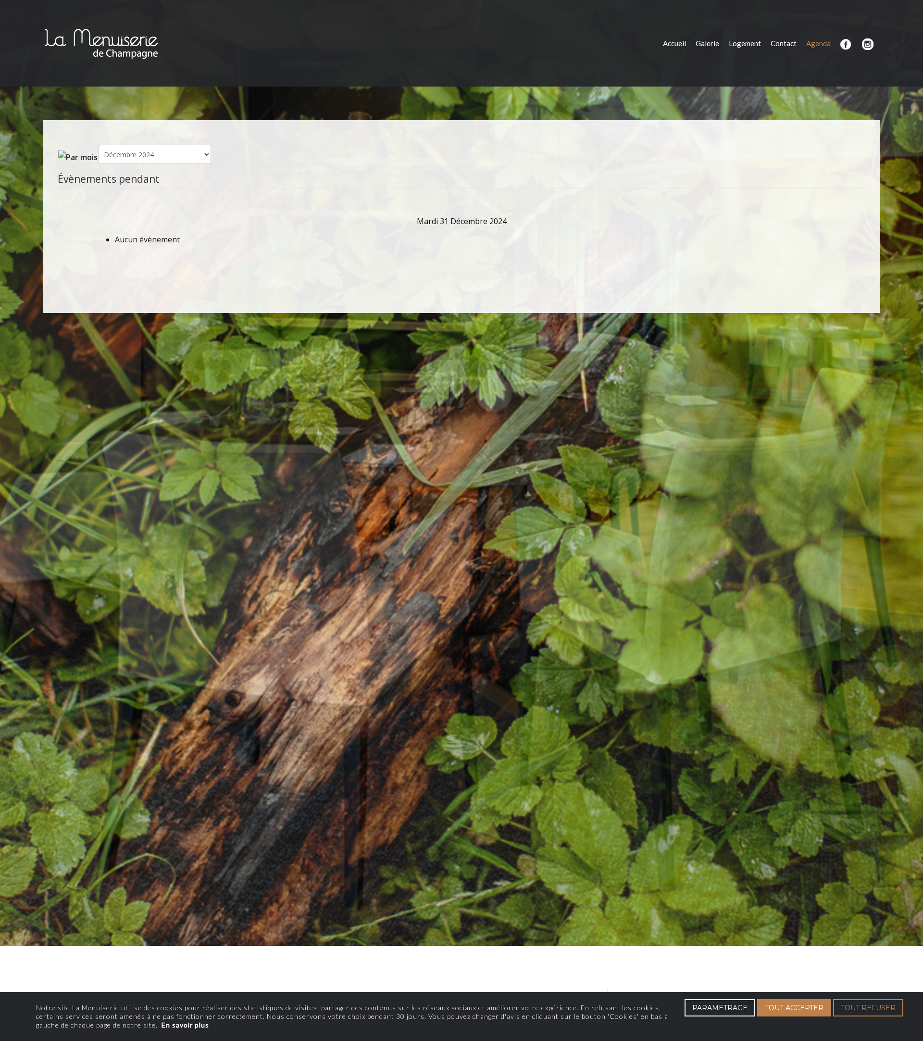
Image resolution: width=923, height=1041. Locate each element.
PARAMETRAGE (720, 1007)
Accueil (674, 43)
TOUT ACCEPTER (794, 1007)
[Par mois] (78, 156)
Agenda (818, 43)
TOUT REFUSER (868, 1007)
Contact (784, 43)
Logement (745, 43)
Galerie (707, 43)
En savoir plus (185, 1025)
